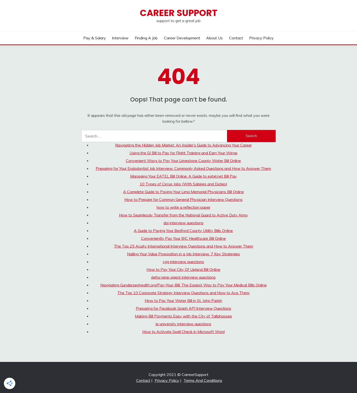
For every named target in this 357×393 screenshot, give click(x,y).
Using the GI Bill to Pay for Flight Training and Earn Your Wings (183, 152)
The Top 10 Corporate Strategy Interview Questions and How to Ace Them (183, 292)
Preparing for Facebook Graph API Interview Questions (183, 308)
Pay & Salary (94, 37)
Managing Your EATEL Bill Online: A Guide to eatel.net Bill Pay (183, 176)
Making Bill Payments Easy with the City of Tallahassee (183, 316)
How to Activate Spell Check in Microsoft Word (183, 331)
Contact (236, 37)
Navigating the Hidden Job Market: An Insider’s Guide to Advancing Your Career (183, 145)
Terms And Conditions (203, 380)
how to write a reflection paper (183, 207)
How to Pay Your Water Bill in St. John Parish (183, 300)
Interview (120, 37)
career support (178, 13)
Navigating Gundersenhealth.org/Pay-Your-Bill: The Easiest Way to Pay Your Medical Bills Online (183, 284)
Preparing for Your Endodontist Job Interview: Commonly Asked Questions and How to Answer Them (183, 168)
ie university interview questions (183, 323)
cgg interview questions (183, 261)
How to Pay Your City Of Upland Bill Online (183, 269)
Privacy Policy (261, 37)
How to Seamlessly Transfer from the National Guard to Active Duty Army (183, 215)
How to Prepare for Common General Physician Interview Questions (183, 199)
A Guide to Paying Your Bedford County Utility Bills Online (183, 230)
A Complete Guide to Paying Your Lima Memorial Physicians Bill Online (183, 191)
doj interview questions (183, 222)
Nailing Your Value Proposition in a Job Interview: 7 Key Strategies (183, 253)
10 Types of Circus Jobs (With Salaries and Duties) (183, 183)
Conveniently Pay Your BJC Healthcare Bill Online (183, 238)
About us (214, 37)
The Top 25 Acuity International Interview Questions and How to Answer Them (183, 246)
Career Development (182, 37)
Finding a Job (146, 37)
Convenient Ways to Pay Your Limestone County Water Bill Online (183, 160)
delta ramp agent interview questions (183, 277)
